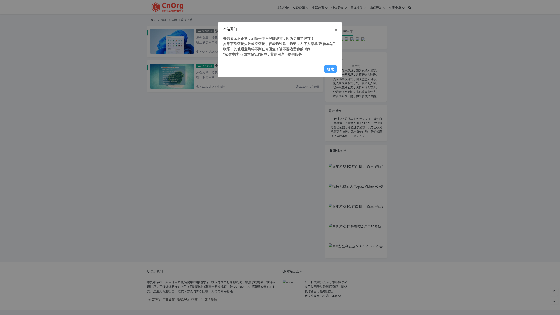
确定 (330, 68)
